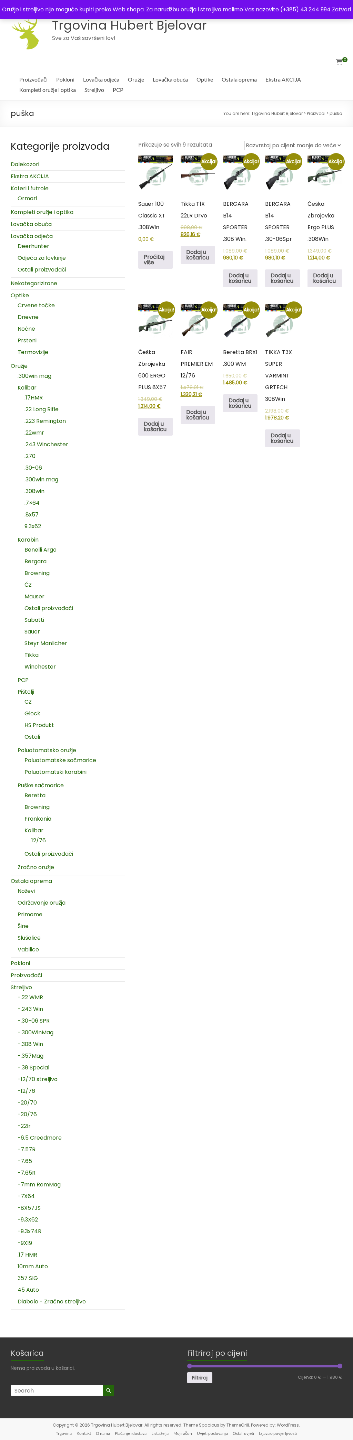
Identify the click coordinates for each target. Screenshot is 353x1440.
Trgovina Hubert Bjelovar (129, 25)
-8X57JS (29, 1208)
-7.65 (25, 1161)
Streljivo (94, 89)
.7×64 (32, 503)
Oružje (136, 79)
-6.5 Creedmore (40, 1138)
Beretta (35, 795)
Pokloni (65, 79)
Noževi (26, 891)
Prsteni (27, 340)
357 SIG (28, 1278)
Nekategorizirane (34, 283)
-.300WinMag (35, 1032)
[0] (339, 62)
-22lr (24, 1126)
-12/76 (26, 1091)
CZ (28, 702)
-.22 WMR (30, 997)
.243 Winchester (46, 444)
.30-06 (33, 468)
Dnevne (28, 317)
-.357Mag (30, 1056)
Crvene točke (36, 305)
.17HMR (33, 398)
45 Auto (28, 1290)
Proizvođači (33, 79)
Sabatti (34, 620)
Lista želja (160, 1433)
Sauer (32, 632)
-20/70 (27, 1103)
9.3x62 (32, 526)
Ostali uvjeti (243, 1433)
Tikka (31, 655)
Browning (37, 573)
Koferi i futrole (30, 188)
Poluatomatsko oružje (47, 750)
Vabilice (28, 949)
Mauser (34, 596)
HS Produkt (39, 725)
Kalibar (27, 388)
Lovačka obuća (170, 79)
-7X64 (26, 1196)
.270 (30, 456)
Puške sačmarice (41, 785)
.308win (34, 491)
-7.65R (27, 1173)
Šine (23, 926)
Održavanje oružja (41, 903)
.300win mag (34, 376)
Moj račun (182, 1433)
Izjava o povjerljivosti (278, 1433)
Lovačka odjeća (101, 79)
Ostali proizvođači (42, 270)
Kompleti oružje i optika (47, 89)
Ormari (27, 198)
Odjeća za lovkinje (42, 258)
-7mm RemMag (39, 1184)
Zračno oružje (36, 867)
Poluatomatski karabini (55, 772)
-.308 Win (30, 1044)
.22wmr (34, 433)
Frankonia (37, 819)
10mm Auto (33, 1266)
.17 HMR (27, 1255)
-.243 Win (30, 1009)
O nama (103, 1433)
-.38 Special (33, 1067)
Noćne (26, 329)
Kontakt (84, 1433)
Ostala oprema (239, 79)
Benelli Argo (40, 550)
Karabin (28, 540)
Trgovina (64, 1433)
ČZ (28, 585)
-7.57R (27, 1149)
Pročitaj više (154, 259)
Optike (204, 79)
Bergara (35, 561)
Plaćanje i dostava (131, 1433)
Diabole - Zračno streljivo (52, 1301)
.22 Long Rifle (41, 409)
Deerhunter (33, 246)
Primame (30, 914)
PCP (118, 89)
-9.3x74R (29, 1231)
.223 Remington (45, 421)
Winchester (40, 667)
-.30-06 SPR (34, 1021)
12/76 (38, 840)
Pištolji (26, 692)
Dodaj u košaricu (197, 255)
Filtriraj (200, 1377)
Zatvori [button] (341, 9)
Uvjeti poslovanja (212, 1433)
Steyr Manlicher (45, 643)
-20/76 (27, 1114)
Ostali (32, 737)
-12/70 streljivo (38, 1079)
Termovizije (33, 352)
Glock (32, 713)
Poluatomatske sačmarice (60, 760)
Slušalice (29, 938)
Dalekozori (25, 164)
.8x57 (31, 515)
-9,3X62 (28, 1220)
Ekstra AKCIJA (283, 79)
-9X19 (25, 1243)
